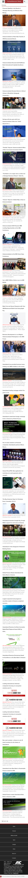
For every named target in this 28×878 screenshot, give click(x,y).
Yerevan (14, 831)
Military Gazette (14, 835)
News (14, 826)
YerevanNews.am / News (14, 1)
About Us (14, 853)
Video (14, 849)
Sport (14, 840)
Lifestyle (14, 844)
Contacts (14, 858)
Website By (15, 873)
